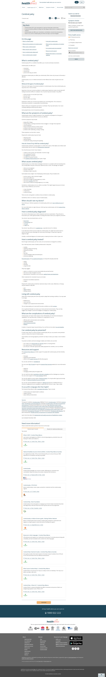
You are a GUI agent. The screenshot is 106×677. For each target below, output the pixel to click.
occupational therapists (37, 258)
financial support (44, 378)
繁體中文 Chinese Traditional (61, 644)
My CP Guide (32, 364)
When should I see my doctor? (30, 49)
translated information (42, 389)
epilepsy (25, 324)
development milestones (43, 147)
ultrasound (27, 222)
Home (23, 7)
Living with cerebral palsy (52, 41)
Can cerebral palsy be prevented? (53, 48)
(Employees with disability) (57, 411)
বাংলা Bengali (58, 640)
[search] (84, 7)
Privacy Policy (40, 661)
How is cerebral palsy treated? (30, 55)
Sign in (81, 2)
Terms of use (27, 647)
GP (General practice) (75, 37)
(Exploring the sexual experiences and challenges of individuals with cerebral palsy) (41, 409)
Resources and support (51, 51)
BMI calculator (43, 640)
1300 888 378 (37, 361)
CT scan (26, 224)
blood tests (26, 221)
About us (26, 654)
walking (27, 155)
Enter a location (72, 50)
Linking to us (27, 642)
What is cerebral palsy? (28, 41)
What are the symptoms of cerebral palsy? (32, 44)
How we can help (27, 639)
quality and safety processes (27, 658)
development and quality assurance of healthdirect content (48, 415)
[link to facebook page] (73, 649)
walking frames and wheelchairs (51, 274)
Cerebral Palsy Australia (46, 364)
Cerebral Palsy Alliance (29, 352)
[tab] (33, 429)
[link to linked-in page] (78, 649)
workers (55, 306)
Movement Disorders (75, 16)
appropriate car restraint (37, 343)
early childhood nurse (58, 203)
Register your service (28, 646)
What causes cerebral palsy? (29, 46)
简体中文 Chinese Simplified (61, 642)
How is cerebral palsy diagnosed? (30, 52)
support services (34, 359)
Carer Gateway (39, 375)
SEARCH (76, 59)
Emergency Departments (76, 42)
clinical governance (72, 657)
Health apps (42, 642)
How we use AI (27, 651)
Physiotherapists (26, 258)
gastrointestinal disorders (30, 323)
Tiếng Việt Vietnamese (60, 646)
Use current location (75, 56)
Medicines (41, 7)
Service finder (60, 7)
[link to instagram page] (75, 649)
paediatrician (39, 228)
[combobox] (75, 7)
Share (58, 18)
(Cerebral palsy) (36, 402)
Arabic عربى (58, 639)
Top (101, 676)
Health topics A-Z (31, 7)
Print (52, 18)
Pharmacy (72, 40)
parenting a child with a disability (41, 374)
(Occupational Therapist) (33, 411)
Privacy (25, 649)
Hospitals (72, 45)
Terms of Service (46, 661)
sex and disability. (60, 327)
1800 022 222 (46, 382)
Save (64, 18)
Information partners (28, 644)
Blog (41, 639)
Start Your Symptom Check (76, 30)
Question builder (43, 649)
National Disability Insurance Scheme (36, 380)
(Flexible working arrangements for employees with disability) (45, 412)
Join (76, 2)
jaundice (31, 181)
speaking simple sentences (31, 158)
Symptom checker (50, 7)
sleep (25, 289)
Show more (43, 602)
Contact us (26, 653)
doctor (23, 204)
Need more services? (73, 48)
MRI (26, 225)
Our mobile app (27, 640)
